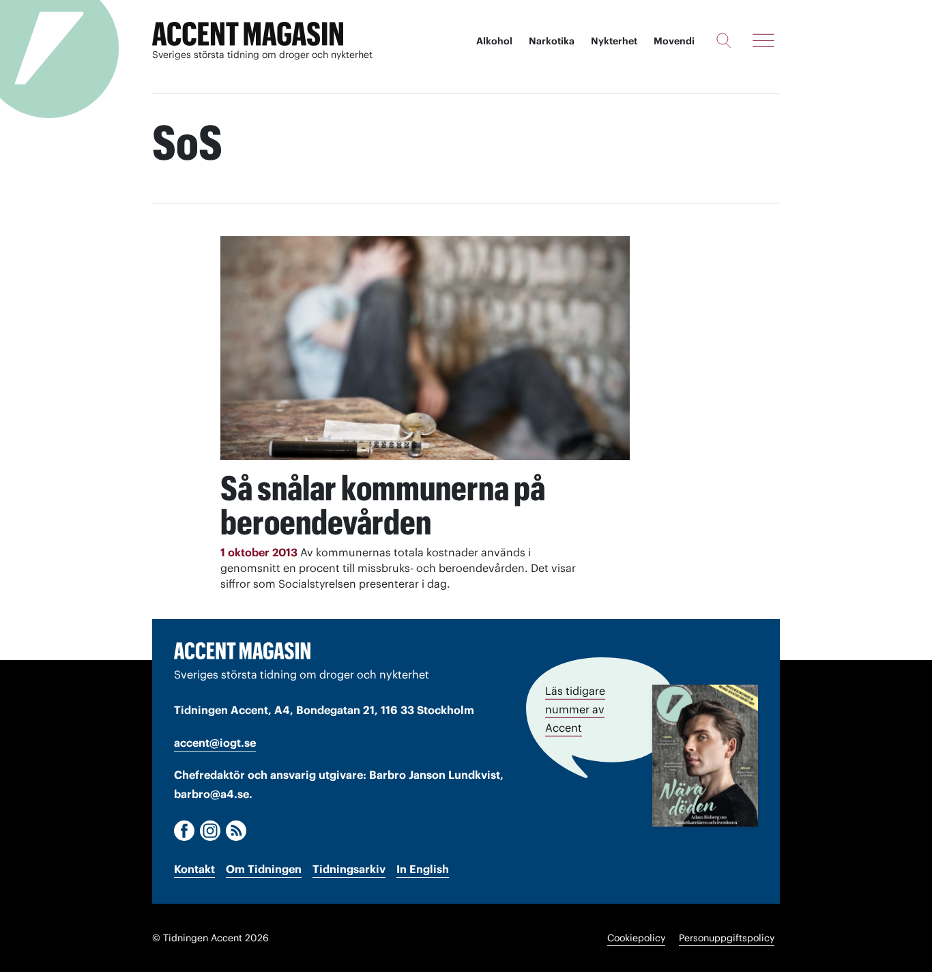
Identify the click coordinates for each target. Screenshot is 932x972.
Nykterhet (614, 41)
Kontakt (194, 869)
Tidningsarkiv (348, 869)
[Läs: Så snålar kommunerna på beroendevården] (425, 348)
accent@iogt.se (215, 742)
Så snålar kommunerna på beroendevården (382, 505)
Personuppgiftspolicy (726, 938)
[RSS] (236, 830)
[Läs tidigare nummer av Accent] (705, 756)
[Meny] (763, 40)
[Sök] (723, 40)
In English (422, 869)
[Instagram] (210, 830)
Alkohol (494, 41)
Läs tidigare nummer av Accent (575, 709)
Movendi (674, 41)
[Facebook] (184, 830)
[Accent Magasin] (247, 34)
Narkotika (551, 41)
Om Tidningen (264, 869)
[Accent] (242, 650)
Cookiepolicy (636, 938)
